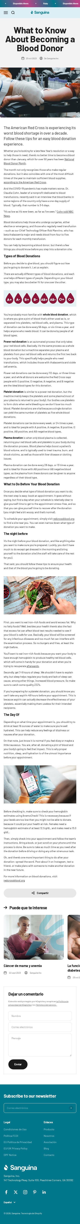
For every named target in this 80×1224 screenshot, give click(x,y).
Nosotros (49, 1135)
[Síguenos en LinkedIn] (44, 1192)
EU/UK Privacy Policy (15, 1148)
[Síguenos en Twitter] (15, 1192)
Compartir (43, 893)
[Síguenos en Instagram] (25, 1192)
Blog (46, 1148)
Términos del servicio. (46, 1005)
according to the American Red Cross (25, 182)
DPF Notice (10, 1154)
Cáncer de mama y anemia (23, 966)
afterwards (33, 666)
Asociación (50, 1142)
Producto (49, 1129)
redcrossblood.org (63, 518)
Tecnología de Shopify (31, 1213)
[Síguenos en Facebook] (6, 1192)
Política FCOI (11, 1135)
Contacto (49, 1154)
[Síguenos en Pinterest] (34, 1192)
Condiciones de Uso (15, 1129)
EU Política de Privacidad (18, 1142)
